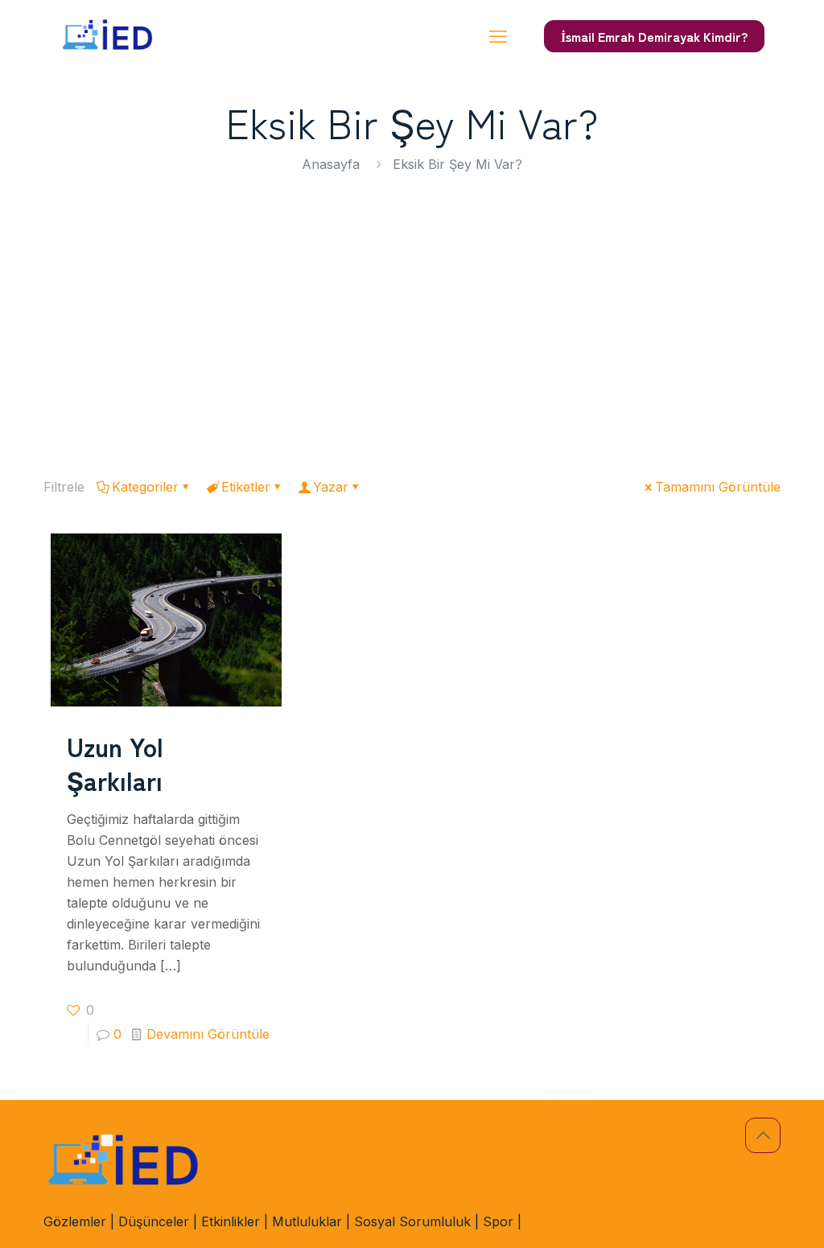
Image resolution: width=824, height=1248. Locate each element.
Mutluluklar (307, 1221)
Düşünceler (153, 1221)
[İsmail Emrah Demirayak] (108, 36)
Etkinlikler (230, 1221)
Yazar (330, 487)
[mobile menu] (498, 36)
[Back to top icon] (763, 1135)
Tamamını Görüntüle (718, 487)
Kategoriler (145, 487)
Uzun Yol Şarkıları (115, 762)
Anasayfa (331, 164)
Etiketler (245, 487)
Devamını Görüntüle (208, 1034)
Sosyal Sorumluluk (412, 1221)
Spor (498, 1221)
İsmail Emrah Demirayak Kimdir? (654, 36)
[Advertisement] (412, 319)
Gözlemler (74, 1221)
